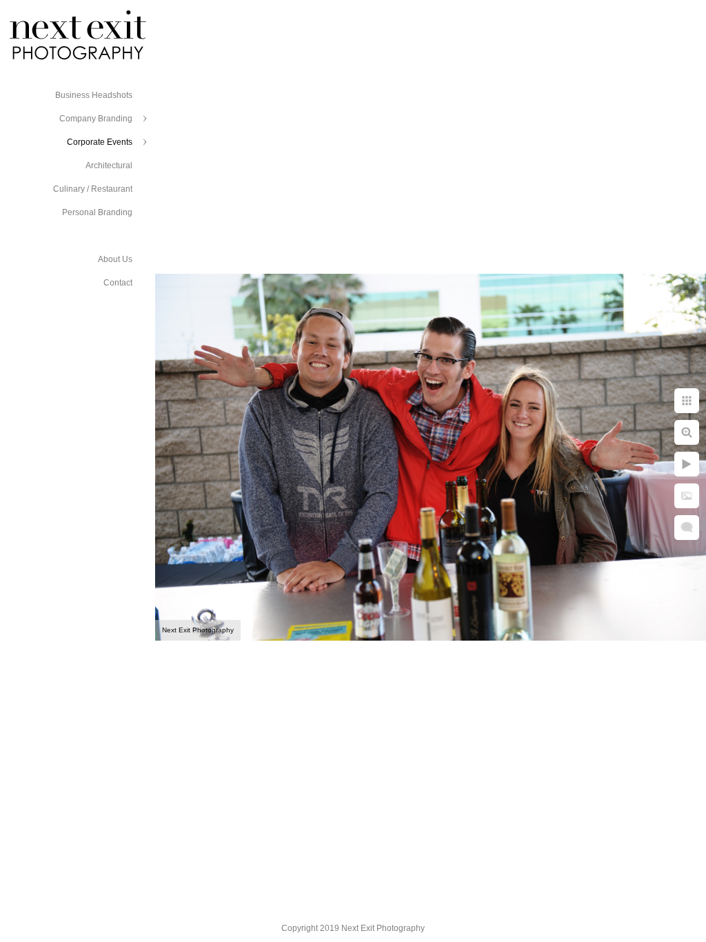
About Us (115, 259)
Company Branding (95, 118)
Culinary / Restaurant (92, 189)
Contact (117, 283)
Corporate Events (99, 142)
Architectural (108, 165)
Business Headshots (93, 95)
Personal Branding (97, 212)
